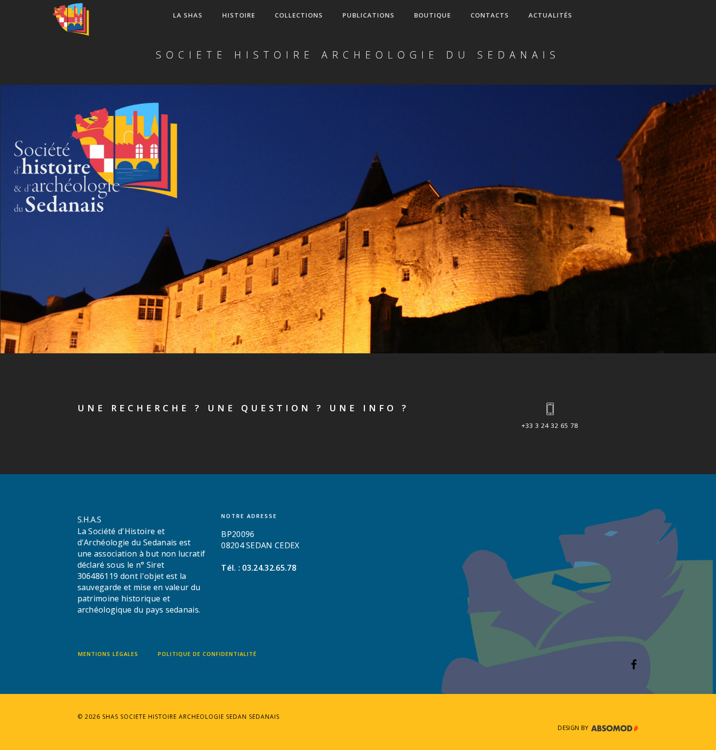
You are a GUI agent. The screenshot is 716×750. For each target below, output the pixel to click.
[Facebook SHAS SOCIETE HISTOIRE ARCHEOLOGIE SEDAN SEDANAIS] (634, 665)
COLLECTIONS (299, 15)
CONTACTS (490, 15)
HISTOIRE (238, 15)
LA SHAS (188, 15)
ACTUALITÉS (550, 15)
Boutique (432, 15)
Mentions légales (108, 653)
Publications (368, 15)
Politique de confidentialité (207, 653)
